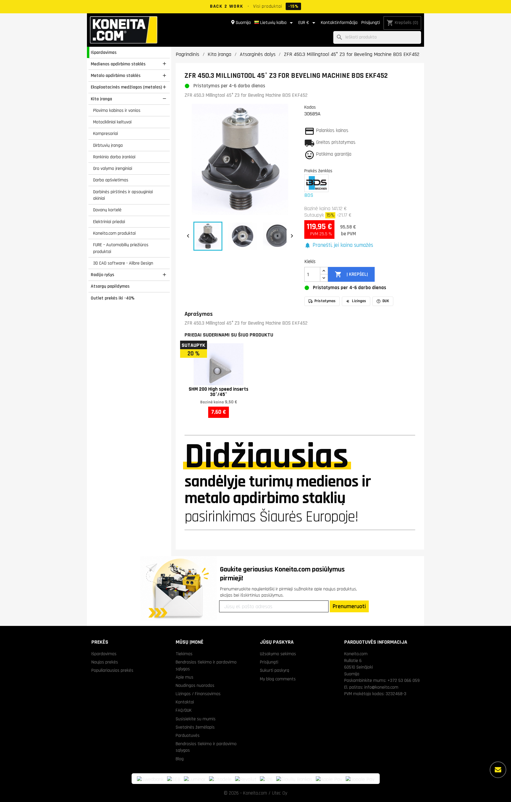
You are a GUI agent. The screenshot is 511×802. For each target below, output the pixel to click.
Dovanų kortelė (107, 210)
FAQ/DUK (184, 710)
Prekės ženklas (318, 171)
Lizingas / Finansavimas (198, 694)
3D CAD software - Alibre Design (123, 263)
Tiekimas (184, 654)
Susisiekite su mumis (196, 719)
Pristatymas (325, 301)
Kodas (310, 107)
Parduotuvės (188, 735)
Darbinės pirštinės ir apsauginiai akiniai (123, 195)
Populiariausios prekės (112, 670)
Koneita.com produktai (114, 233)
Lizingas (359, 301)
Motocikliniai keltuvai (112, 122)
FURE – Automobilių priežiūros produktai (120, 248)
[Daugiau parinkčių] (498, 769)
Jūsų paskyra (277, 642)
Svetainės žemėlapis (195, 727)
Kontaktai (185, 702)
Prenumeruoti (349, 606)
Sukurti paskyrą (274, 670)
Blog (180, 759)
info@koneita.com (381, 687)
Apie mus (184, 677)
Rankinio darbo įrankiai (114, 157)
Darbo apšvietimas (110, 180)
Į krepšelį (351, 274)
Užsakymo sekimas (278, 654)
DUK (385, 301)
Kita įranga (101, 99)
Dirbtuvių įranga (108, 145)
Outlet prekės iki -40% (113, 298)
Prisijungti (370, 23)
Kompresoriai (105, 133)
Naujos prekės (104, 662)
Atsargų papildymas (110, 286)
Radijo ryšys (102, 275)
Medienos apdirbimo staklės (118, 64)
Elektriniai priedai (109, 222)
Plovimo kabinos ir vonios (116, 110)
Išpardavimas (104, 52)
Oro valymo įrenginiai (112, 168)
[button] (338, 245)
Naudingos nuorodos (195, 685)
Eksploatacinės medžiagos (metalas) (126, 87)
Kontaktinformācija (339, 23)
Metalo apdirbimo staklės (115, 75)
